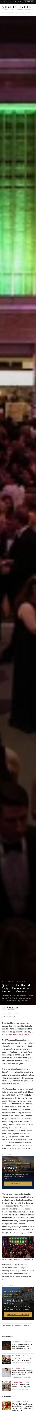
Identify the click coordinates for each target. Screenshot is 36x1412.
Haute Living (6, 981)
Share (5, 1013)
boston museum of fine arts (12, 1325)
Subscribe (29, 1)
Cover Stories (8, 13)
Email (17, 1013)
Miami (12, 1)
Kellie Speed (13, 1007)
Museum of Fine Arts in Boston (17, 1035)
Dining (29, 13)
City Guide (20, 13)
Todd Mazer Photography (23, 1259)
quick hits (27, 1325)
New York (18, 1)
